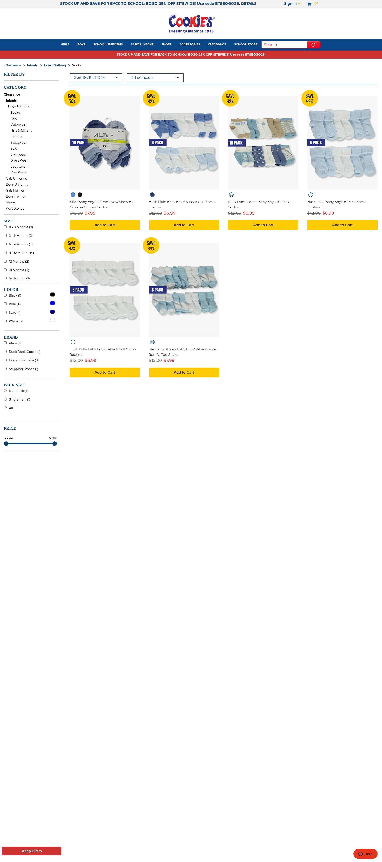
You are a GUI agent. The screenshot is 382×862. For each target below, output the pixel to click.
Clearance (12, 65)
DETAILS (249, 4)
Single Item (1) (19, 399)
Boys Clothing (55, 65)
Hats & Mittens (21, 130)
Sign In (291, 4)
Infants (32, 65)
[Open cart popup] (320, 4)
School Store (245, 44)
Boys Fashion (16, 196)
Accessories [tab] (189, 44)
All (11, 408)
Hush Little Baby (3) (24, 360)
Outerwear (18, 124)
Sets (13, 148)
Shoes (10, 202)
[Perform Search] (313, 44)
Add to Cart (105, 225)
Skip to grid (370, 64)
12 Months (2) (19, 261)
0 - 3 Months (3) (21, 227)
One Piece (18, 172)
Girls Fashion (15, 190)
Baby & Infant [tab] (142, 44)
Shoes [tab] (166, 44)
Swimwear (18, 154)
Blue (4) (15, 304)
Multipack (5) (19, 391)
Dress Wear (19, 160)
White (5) (16, 321)
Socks (77, 65)
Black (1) (15, 295)
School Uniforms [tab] (108, 44)
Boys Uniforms (17, 184)
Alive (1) (15, 343)
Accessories (15, 208)
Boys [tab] (81, 44)
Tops (13, 118)
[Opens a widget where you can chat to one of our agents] (365, 854)
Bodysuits (17, 166)
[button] (73, 45)
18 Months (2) (19, 270)
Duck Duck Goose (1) (24, 352)
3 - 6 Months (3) (21, 235)
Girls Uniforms (16, 178)
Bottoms (16, 136)
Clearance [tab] (217, 44)
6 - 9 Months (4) (21, 244)
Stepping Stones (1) (23, 369)
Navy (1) (14, 312)
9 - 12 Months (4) (21, 253)
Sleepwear (18, 142)
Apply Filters (32, 851)
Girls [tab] (65, 44)
